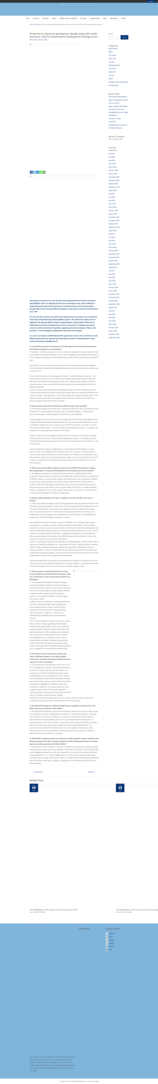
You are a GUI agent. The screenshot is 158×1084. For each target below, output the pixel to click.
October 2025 (113, 184)
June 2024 (112, 237)
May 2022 (112, 317)
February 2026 (113, 170)
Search (111, 34)
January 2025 (113, 214)
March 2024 (113, 247)
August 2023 (113, 267)
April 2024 (112, 244)
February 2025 (113, 210)
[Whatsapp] (40, 172)
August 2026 (113, 150)
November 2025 (114, 180)
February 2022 (113, 328)
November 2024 (114, 220)
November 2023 (114, 257)
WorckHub (96, 1081)
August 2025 (113, 190)
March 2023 (112, 284)
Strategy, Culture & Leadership (68, 18)
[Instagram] (137, 1)
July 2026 (112, 154)
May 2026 (112, 160)
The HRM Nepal (72, 1081)
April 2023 (112, 281)
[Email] (44, 172)
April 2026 (112, 164)
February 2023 (113, 287)
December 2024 (114, 217)
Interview (112, 62)
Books (110, 52)
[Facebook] (31, 172)
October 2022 (113, 301)
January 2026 (113, 174)
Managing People (95, 18)
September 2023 (114, 264)
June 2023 (112, 274)
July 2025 (112, 194)
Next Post (92, 772)
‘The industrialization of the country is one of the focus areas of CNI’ (54, 910)
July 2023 (111, 271)
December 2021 (114, 334)
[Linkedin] (37, 172)
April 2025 (112, 204)
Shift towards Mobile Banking (118, 97)
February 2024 (113, 251)
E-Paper (123, 18)
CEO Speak (83, 18)
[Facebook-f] (131, 1)
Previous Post (37, 772)
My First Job (112, 69)
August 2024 (113, 230)
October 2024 (113, 224)
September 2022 (114, 304)
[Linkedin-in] (140, 1)
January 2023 (113, 291)
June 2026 (112, 157)
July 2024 (112, 234)
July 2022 (112, 311)
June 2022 (112, 314)
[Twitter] (134, 1)
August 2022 (113, 307)
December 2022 (114, 294)
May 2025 (112, 200)
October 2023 (113, 261)
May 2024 (112, 241)
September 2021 (114, 338)
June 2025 (112, 197)
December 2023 (114, 254)
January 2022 (113, 331)
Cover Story (36, 18)
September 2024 (114, 227)
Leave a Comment (34, 912)
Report (105, 18)
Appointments (114, 18)
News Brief (45, 18)
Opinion (54, 18)
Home (27, 18)
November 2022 (114, 297)
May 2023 (112, 277)
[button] (151, 1)
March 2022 (112, 324)
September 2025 (114, 187)
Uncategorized (113, 85)
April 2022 (112, 321)
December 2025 (114, 177)
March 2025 (112, 207)
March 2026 (112, 167)
